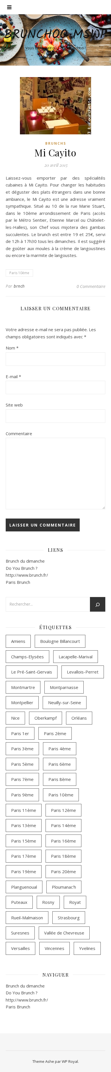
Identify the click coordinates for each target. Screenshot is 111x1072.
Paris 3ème (22, 748)
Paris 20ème (63, 871)
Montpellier (22, 702)
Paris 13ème (23, 825)
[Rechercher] (97, 604)
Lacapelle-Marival (75, 656)
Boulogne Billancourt (60, 641)
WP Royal (70, 1061)
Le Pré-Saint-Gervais (31, 672)
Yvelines (87, 948)
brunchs (55, 143)
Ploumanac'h (64, 887)
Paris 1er (20, 733)
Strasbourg (69, 917)
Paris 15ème (23, 841)
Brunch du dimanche (25, 561)
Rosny (48, 902)
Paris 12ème (63, 810)
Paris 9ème (22, 795)
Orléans (79, 718)
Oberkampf (45, 718)
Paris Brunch (18, 582)
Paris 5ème (22, 764)
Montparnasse (64, 687)
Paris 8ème (59, 779)
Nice (15, 718)
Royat (75, 902)
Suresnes (20, 933)
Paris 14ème (63, 825)
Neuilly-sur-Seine (64, 702)
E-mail (13, 376)
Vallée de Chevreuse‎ (64, 933)
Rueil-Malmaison (27, 917)
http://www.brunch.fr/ (27, 575)
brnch (19, 286)
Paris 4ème (59, 748)
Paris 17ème (23, 856)
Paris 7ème (22, 779)
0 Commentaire (91, 286)
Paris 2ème (55, 733)
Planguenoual (24, 887)
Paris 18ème (63, 856)
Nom (12, 348)
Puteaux (19, 902)
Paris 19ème (23, 871)
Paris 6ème (59, 764)
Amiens (18, 641)
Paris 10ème (19, 272)
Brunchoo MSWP (55, 35)
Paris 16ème (63, 841)
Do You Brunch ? (22, 568)
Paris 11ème (23, 810)
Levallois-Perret (82, 672)
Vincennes (54, 948)
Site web (14, 405)
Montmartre (23, 687)
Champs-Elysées (27, 656)
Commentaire (19, 433)
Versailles (20, 948)
